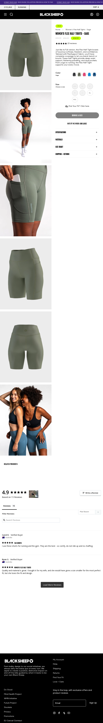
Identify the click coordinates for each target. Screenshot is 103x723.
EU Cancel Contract (13, 721)
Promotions (9, 716)
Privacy (7, 712)
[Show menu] (5, 14)
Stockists (8, 707)
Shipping (57, 669)
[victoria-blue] (89, 75)
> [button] (52, 585)
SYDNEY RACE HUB (61, 2)
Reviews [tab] (7, 506)
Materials (59, 139)
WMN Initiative (10, 698)
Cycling (8, 7)
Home (58, 30)
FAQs (55, 664)
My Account (58, 660)
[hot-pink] (84, 75)
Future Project (10, 703)
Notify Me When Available (77, 123)
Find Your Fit (58, 677)
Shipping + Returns (62, 154)
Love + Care (58, 682)
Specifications (61, 132)
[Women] (33, 494)
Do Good (8, 690)
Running (22, 7)
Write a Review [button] (91, 493)
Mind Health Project (13, 694)
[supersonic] (94, 75)
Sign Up (93, 702)
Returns (56, 673)
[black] (74, 75)
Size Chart (59, 146)
